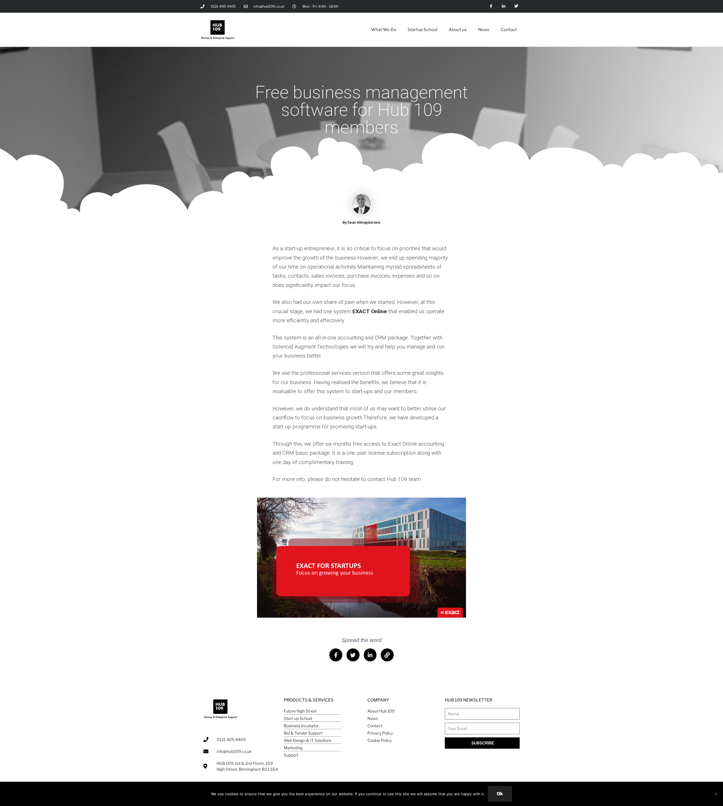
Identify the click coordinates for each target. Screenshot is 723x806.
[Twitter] (516, 6)
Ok (500, 793)
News (483, 29)
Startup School (422, 29)
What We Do (383, 29)
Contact (509, 29)
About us (458, 29)
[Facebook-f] (491, 6)
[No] (716, 794)
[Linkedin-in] (503, 6)
